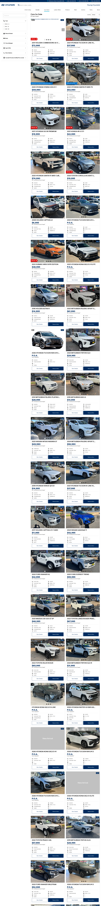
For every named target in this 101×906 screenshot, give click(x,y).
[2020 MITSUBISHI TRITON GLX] (83, 339)
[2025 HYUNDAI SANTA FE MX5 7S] (83, 74)
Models (37, 9)
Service (83, 9)
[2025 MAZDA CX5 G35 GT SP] (48, 605)
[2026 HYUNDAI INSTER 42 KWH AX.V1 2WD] (83, 694)
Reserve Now (56, 58)
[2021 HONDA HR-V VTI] (83, 118)
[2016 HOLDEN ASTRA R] (48, 295)
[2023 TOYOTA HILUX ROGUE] (48, 650)
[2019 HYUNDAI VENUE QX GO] (48, 472)
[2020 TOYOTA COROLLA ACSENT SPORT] (83, 162)
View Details (40, 58)
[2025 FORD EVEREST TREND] (83, 561)
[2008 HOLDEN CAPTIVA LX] (48, 207)
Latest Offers (57, 9)
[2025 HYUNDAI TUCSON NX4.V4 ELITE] (83, 207)
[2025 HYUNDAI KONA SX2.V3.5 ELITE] (83, 251)
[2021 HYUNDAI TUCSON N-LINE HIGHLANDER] (83, 29)
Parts (91, 9)
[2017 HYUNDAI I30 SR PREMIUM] (48, 118)
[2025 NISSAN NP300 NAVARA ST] (48, 428)
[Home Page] (8, 5)
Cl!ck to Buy (28, 9)
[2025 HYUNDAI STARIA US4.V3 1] (48, 74)
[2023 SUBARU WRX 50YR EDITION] (48, 251)
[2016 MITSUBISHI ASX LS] (83, 384)
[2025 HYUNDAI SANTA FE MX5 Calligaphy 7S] (48, 162)
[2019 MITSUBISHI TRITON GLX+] (83, 827)
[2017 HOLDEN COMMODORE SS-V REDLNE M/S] (48, 29)
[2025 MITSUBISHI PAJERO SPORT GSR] (83, 295)
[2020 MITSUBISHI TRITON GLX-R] (83, 650)
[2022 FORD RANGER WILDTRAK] (48, 871)
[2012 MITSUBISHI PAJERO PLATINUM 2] (48, 384)
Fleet (75, 9)
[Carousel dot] (44, 39)
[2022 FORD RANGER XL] (48, 561)
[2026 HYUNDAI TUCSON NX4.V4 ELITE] (48, 339)
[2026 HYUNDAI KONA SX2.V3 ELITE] (83, 782)
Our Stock (46, 9)
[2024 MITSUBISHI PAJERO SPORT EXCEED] (83, 428)
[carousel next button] (63, 29)
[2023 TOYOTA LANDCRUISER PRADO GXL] (83, 605)
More (98, 9)
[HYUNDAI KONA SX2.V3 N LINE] (48, 694)
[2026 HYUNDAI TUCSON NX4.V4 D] (83, 738)
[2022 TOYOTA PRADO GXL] (48, 827)
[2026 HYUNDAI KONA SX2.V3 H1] (48, 738)
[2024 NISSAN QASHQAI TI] (83, 517)
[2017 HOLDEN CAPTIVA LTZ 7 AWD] (48, 517)
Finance (67, 9)
